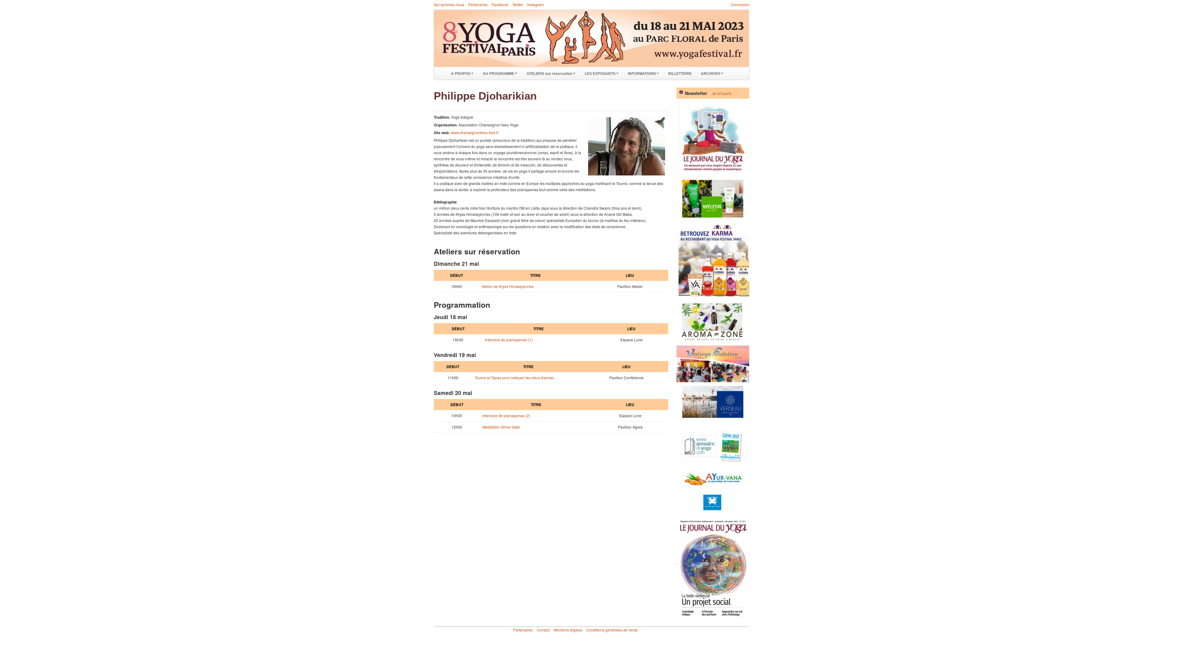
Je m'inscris (721, 93)
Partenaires (478, 4)
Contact (543, 629)
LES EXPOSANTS (600, 73)
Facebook (500, 4)
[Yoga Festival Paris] (591, 38)
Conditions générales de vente (612, 629)
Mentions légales (568, 629)
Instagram (535, 4)
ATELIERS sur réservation (549, 73)
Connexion (740, 4)
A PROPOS (460, 73)
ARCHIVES (710, 73)
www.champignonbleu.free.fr (474, 132)
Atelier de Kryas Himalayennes (508, 286)
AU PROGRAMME (498, 73)
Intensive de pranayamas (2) (506, 415)
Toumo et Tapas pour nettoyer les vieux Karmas (514, 377)
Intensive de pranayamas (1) (509, 339)
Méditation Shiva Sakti (501, 427)
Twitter (517, 4)
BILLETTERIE (680, 73)
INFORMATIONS (642, 73)
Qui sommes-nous (449, 4)
